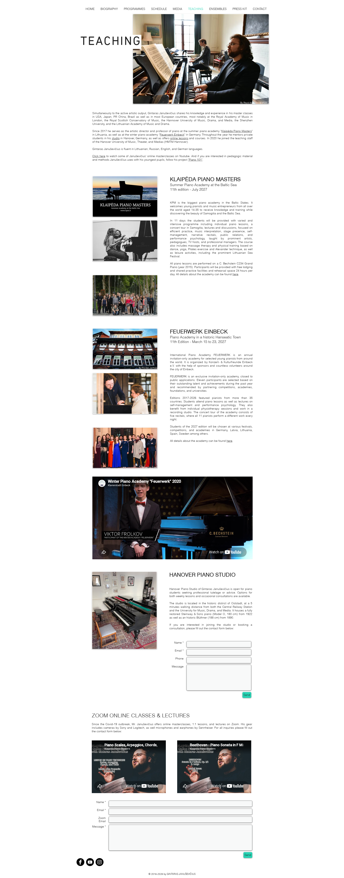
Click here (98, 156)
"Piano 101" (195, 159)
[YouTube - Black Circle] (90, 862)
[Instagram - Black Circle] (100, 862)
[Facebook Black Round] (80, 862)
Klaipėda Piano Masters (236, 131)
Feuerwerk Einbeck (172, 134)
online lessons (179, 138)
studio (116, 138)
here (235, 274)
